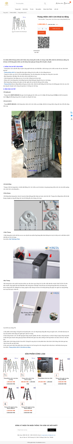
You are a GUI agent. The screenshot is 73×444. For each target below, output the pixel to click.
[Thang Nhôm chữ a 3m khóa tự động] (11, 365)
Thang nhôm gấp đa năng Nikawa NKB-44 (28, 407)
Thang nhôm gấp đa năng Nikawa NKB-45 (10, 407)
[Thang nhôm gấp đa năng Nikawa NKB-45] (11, 394)
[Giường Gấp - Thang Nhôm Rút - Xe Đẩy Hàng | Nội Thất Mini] (6, 3)
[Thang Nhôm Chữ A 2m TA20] (45, 365)
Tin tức (32, 9)
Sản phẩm (38, 9)
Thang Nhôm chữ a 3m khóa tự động (11, 379)
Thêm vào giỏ (56, 28)
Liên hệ (56, 9)
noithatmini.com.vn (41, 442)
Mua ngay (41, 32)
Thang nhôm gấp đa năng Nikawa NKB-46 (62, 379)
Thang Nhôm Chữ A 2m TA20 (45, 378)
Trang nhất (18, 9)
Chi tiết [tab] (36, 52)
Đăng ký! (52, 430)
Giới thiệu (25, 9)
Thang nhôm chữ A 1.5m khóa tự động (28, 379)
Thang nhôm (7, 84)
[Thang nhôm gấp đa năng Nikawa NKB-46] (62, 365)
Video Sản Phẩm (47, 9)
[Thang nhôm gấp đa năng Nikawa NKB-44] (28, 394)
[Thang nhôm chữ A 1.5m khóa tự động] (28, 365)
